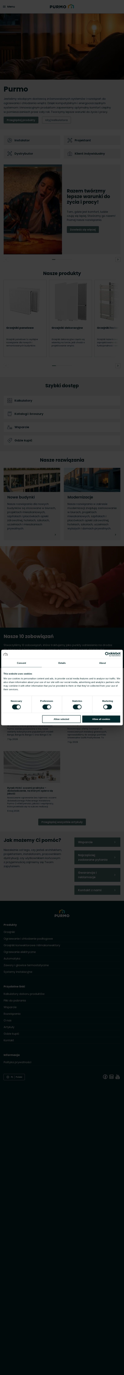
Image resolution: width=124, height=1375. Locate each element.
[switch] (46, 706)
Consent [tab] (21, 663)
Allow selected (61, 719)
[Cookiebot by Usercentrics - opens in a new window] (107, 654)
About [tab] (102, 663)
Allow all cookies (101, 719)
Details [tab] (62, 663)
